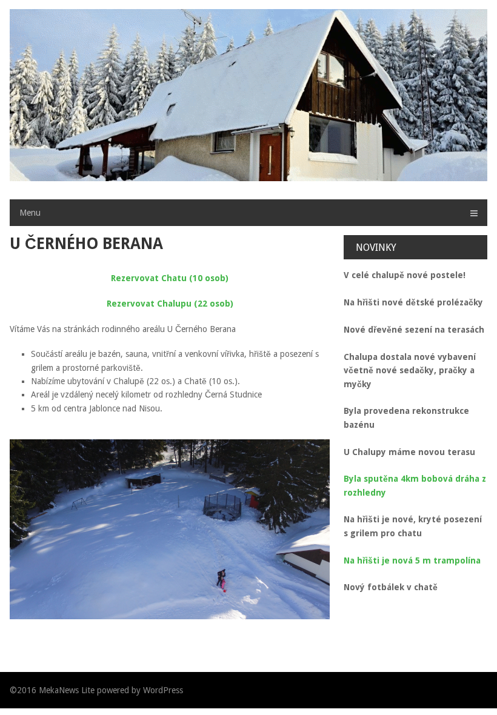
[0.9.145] (170, 529)
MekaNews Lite (67, 690)
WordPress (163, 690)
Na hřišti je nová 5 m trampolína (412, 560)
